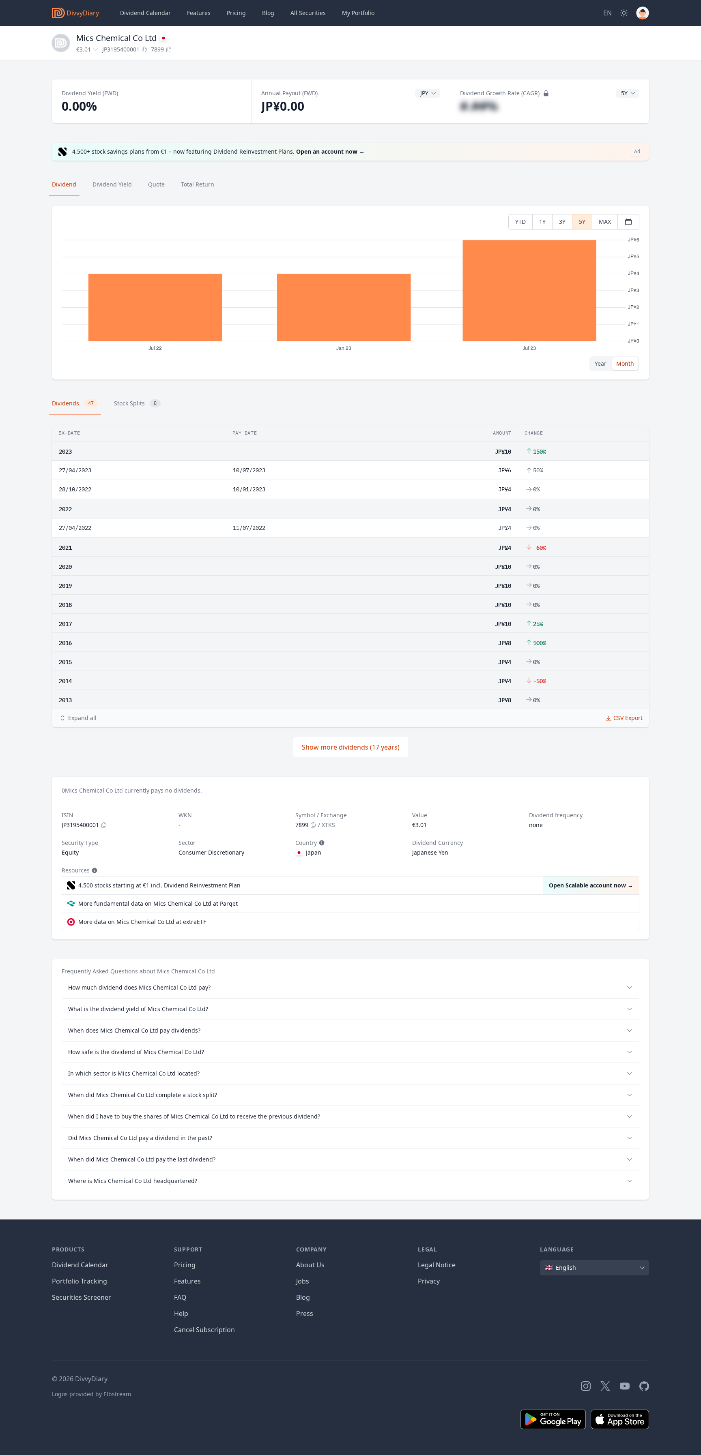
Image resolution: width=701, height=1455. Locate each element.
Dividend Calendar (145, 13)
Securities (308, 13)
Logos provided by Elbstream (91, 1394)
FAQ (180, 1297)
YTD (520, 221)
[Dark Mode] (624, 13)
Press (304, 1313)
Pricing (236, 13)
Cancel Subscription (204, 1329)
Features (199, 13)
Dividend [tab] (64, 184)
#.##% (479, 106)
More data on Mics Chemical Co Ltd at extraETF (142, 922)
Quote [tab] (156, 184)
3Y (562, 221)
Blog (303, 1297)
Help (181, 1313)
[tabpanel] (350, 293)
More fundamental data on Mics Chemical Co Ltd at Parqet (158, 903)
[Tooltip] (321, 843)
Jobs (302, 1281)
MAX (605, 221)
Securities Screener (81, 1297)
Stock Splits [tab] (135, 403)
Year (600, 363)
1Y (542, 221)
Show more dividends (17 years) (351, 747)
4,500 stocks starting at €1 (159, 885)
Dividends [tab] (73, 403)
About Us (310, 1264)
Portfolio (358, 13)
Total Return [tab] (197, 184)
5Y (582, 221)
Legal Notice (437, 1264)
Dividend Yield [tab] (112, 184)
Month (625, 363)
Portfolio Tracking (79, 1281)
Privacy (429, 1281)
